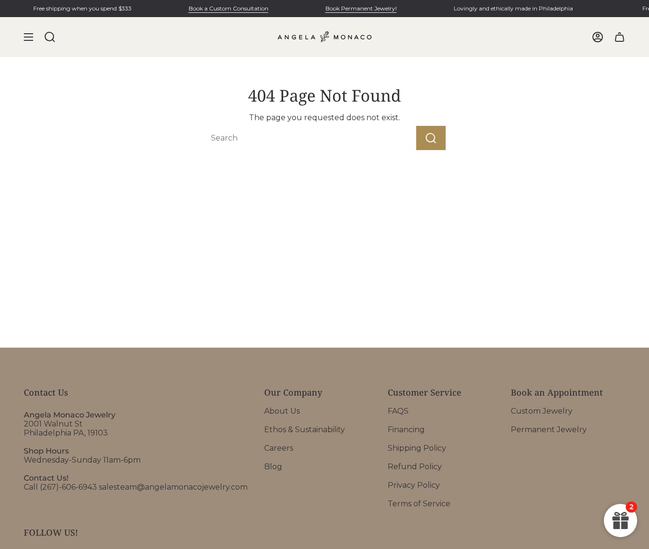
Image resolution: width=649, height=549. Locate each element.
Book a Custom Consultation (228, 8)
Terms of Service (419, 503)
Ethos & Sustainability (304, 429)
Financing (406, 429)
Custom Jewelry (542, 411)
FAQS (398, 411)
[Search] (431, 138)
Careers (278, 448)
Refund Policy (415, 466)
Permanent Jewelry (549, 429)
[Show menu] (28, 37)
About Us (282, 411)
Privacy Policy (414, 485)
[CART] (619, 37)
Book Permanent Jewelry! (361, 8)
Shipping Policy (417, 448)
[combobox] (293, 138)
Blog (273, 466)
